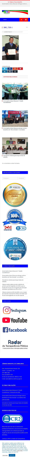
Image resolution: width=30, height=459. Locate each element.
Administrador (8, 32)
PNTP (9, 438)
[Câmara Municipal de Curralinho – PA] (15, 12)
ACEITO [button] (12, 455)
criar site (12, 426)
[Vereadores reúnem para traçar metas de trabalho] (15, 145)
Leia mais (19, 450)
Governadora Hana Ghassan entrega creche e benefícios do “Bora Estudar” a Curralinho (15, 4)
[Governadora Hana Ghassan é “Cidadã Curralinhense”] (15, 91)
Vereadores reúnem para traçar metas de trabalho (15, 403)
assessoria (20, 428)
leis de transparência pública (17, 432)
